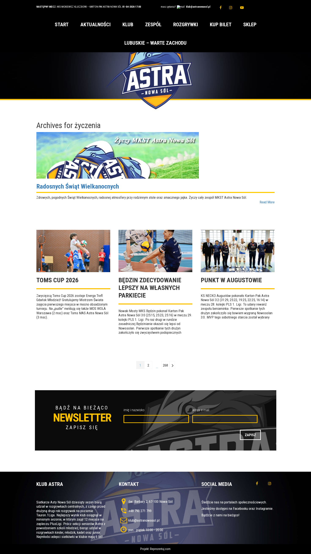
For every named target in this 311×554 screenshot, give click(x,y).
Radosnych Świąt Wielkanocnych (77, 186)
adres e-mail (200, 410)
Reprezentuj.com (160, 549)
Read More (267, 202)
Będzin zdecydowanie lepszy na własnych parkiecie (149, 287)
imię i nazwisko (134, 410)
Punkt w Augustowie (231, 280)
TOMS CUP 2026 (57, 280)
